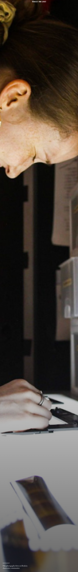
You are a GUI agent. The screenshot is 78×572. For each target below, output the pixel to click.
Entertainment (6, 563)
